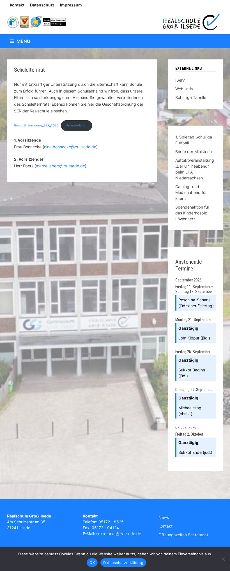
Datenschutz (42, 5)
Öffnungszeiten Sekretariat (183, 534)
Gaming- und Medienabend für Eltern (191, 192)
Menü (23, 41)
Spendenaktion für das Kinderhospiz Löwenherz (192, 213)
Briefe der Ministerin (193, 151)
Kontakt (17, 5)
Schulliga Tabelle (190, 97)
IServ (180, 80)
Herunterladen (77, 125)
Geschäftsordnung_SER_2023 (36, 125)
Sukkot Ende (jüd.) (195, 452)
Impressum (71, 5)
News (163, 517)
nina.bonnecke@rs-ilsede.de (70, 146)
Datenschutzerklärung (123, 562)
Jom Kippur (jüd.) (194, 338)
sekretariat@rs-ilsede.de (118, 533)
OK (92, 562)
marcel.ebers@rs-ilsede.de (60, 165)
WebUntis (184, 88)
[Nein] (223, 559)
